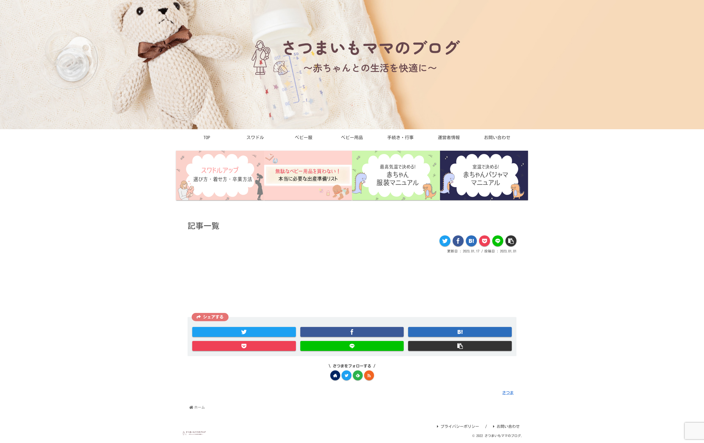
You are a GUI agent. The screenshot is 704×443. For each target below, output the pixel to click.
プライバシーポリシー (460, 426)
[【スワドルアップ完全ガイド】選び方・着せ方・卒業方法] (220, 175)
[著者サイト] (335, 375)
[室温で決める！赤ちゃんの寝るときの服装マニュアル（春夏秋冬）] (484, 175)
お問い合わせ (508, 426)
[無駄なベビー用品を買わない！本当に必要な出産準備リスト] (308, 175)
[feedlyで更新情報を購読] (358, 375)
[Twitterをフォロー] (346, 375)
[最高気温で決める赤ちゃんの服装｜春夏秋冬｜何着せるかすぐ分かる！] (396, 175)
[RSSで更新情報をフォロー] (369, 375)
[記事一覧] (471, 240)
